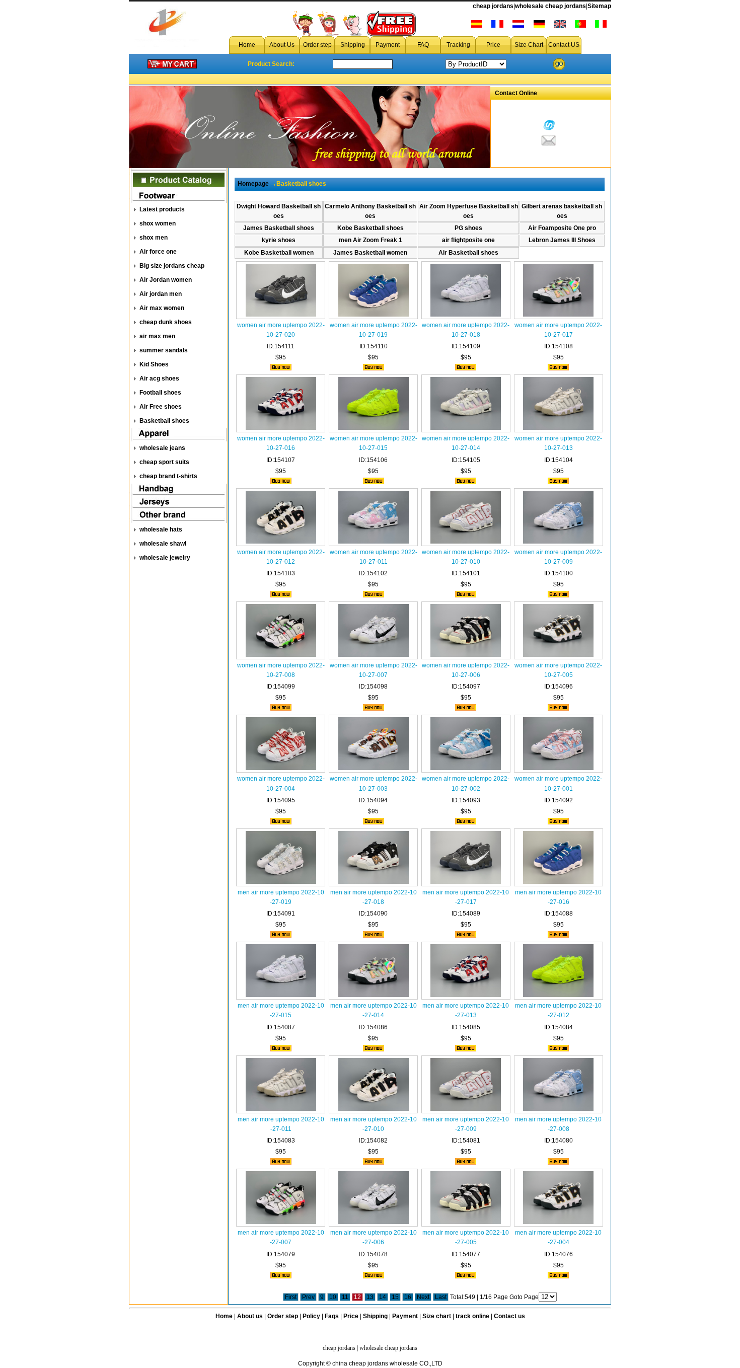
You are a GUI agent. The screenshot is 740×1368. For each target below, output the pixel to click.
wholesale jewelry (164, 557)
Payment (388, 44)
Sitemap (599, 6)
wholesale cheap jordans (550, 6)
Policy (311, 1316)
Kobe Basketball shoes (370, 228)
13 (370, 1297)
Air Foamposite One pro (562, 228)
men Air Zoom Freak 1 (370, 240)
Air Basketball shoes (468, 252)
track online (472, 1316)
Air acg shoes (159, 378)
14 (382, 1297)
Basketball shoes (164, 420)
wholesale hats (160, 529)
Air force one (158, 251)
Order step (317, 44)
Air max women (161, 308)
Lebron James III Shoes (562, 240)
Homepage (253, 183)
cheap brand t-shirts (168, 476)
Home (247, 44)
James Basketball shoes (278, 228)
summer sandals (163, 350)
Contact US (563, 44)
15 (395, 1297)
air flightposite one (468, 240)
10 (332, 1297)
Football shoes (160, 392)
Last (441, 1297)
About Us (281, 44)
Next (423, 1297)
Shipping (352, 44)
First (291, 1297)
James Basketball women (370, 252)
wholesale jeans (162, 447)
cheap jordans (493, 6)
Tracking (458, 44)
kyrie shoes (278, 240)
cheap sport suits (164, 462)
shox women (157, 223)
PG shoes (468, 228)
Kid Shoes (154, 364)
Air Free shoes (160, 406)
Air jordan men (160, 293)
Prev (308, 1297)
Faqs (332, 1316)
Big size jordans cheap (171, 265)
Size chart (436, 1316)
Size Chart (528, 44)
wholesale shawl (162, 543)
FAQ (423, 44)
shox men (153, 237)
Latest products (162, 209)
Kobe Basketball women (279, 252)
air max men (157, 336)
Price (493, 44)
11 (345, 1297)
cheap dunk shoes (165, 322)
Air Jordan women (165, 279)
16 (407, 1297)
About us (250, 1316)
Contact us (509, 1316)
